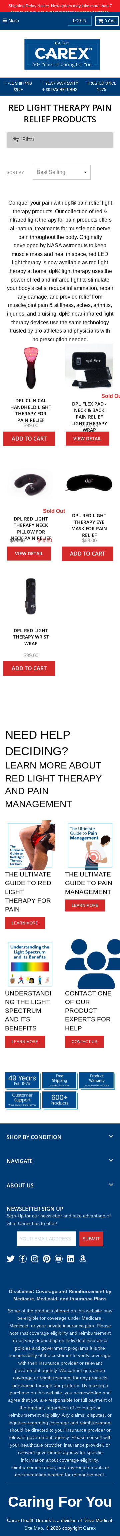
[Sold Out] (89, 368)
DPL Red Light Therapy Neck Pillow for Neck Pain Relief (31, 529)
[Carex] (62, 55)
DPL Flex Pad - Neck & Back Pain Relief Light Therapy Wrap (89, 417)
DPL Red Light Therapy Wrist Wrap (31, 637)
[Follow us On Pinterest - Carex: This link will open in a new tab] (47, 1259)
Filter (28, 139)
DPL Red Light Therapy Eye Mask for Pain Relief (89, 525)
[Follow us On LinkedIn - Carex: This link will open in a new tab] (71, 1259)
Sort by (15, 172)
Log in (79, 20)
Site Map (33, 1528)
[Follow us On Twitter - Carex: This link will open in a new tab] (11, 1259)
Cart (110, 21)
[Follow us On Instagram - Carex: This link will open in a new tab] (35, 1259)
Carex (89, 1528)
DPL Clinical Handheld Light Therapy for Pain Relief (30, 410)
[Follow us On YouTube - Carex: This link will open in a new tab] (59, 1259)
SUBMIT (91, 1238)
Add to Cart (29, 438)
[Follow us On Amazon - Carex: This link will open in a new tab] (83, 1259)
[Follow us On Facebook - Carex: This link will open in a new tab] (23, 1259)
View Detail (87, 438)
